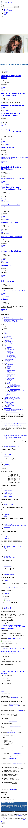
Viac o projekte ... (8, 496)
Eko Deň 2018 (7, 317)
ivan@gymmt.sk (12, 758)
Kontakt (8, 348)
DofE (5, 344)
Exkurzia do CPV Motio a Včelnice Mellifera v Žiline (11, 188)
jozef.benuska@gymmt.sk (18, 763)
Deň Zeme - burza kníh (9, 222)
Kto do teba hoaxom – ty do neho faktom (13, 587)
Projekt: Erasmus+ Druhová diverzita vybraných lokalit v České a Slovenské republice (15, 424)
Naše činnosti (7, 360)
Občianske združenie (8, 359)
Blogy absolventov (8, 548)
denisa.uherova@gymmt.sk (15, 746)
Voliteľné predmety (11, 391)
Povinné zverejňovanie (9, 341)
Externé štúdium (7, 608)
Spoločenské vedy (11, 393)
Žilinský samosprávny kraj (14, 638)
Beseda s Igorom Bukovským (11, 321)
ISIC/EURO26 (7, 408)
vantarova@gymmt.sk (5, 715)
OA (4, 16)
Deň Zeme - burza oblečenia (11, 237)
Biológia (9, 366)
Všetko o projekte (8, 524)
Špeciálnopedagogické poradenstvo (12, 398)
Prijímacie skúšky (8, 343)
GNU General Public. (21, 817)
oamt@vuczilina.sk (13, 721)
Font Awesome (12, 819)
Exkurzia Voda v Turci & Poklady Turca (13, 319)
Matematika (9, 376)
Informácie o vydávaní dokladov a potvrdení (14, 409)
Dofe (8, 362)
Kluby (5, 516)
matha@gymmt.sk (9, 737)
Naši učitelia (6, 406)
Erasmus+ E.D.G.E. (8, 504)
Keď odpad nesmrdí (8, 281)
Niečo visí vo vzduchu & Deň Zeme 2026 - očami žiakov (14, 94)
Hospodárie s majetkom (12, 357)
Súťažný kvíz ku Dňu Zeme (11, 251)
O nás (5, 345)
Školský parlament (11, 356)
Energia (8, 383)
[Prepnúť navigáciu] (1, 421)
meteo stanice (13, 789)
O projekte (6, 464)
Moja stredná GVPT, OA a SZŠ (11, 412)
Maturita (6, 337)
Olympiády (9, 404)
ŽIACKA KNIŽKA (8, 10)
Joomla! (20, 815)
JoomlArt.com (16, 815)
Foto (5, 528)
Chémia (8, 394)
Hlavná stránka (7, 336)
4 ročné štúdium (10, 352)
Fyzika (8, 368)
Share (2, 88)
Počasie (5, 13)
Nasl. (5, 332)
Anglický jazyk (10, 364)
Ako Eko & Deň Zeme (15, 385)
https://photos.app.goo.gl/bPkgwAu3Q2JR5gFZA (12, 105)
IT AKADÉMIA (8, 454)
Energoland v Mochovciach (10, 320)
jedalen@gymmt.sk (11, 732)
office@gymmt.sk (7, 683)
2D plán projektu (8, 493)
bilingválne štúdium (11, 353)
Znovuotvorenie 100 (11, 355)
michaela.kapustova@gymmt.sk (17, 753)
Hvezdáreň (9, 372)
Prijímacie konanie (8, 607)
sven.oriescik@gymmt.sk (14, 705)
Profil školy (9, 347)
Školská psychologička (9, 399)
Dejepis (8, 367)
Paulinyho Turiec (11, 405)
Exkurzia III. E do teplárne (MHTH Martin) (11, 168)
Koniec (5, 333)
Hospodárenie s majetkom (10, 410)
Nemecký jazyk (10, 378)
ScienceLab (6, 456)
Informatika (9, 375)
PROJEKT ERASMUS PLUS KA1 (12, 546)
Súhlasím (14, 811)
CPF (5, 15)
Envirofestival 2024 (8, 147)
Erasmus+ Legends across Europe (12, 446)
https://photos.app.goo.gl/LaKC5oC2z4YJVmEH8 (13, 290)
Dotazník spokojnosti (9, 574)
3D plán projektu (8, 490)
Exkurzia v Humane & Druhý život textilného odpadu (12, 114)
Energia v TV (6, 265)
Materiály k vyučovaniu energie (17, 386)
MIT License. (6, 819)
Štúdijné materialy (8, 566)
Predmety (6, 71)
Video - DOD (7, 527)
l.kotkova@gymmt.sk (14, 704)
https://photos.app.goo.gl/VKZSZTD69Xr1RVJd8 (12, 178)
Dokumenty (6, 340)
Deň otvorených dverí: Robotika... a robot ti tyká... (15, 525)
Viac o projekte (7, 556)
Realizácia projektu (8, 494)
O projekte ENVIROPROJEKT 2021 (12, 438)
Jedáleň (5, 401)
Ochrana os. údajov (8, 338)
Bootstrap (3, 818)
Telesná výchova (10, 382)
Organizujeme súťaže (9, 402)
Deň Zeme (4, 299)
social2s (7, 90)
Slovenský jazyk (10, 380)
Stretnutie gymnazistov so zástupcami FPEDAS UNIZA (12, 131)
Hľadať (2, 5)
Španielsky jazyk (11, 374)
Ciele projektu (7, 492)
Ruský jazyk (9, 379)
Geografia (9, 371)
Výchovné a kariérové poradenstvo (12, 397)
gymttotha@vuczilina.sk (15, 726)
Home (5, 69)
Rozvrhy (6, 9)
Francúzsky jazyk (11, 370)
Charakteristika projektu (9, 557)
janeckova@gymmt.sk (19, 710)
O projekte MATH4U (9, 536)
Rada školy (6, 395)
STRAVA (6, 12)
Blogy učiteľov (7, 465)
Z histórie (9, 351)
